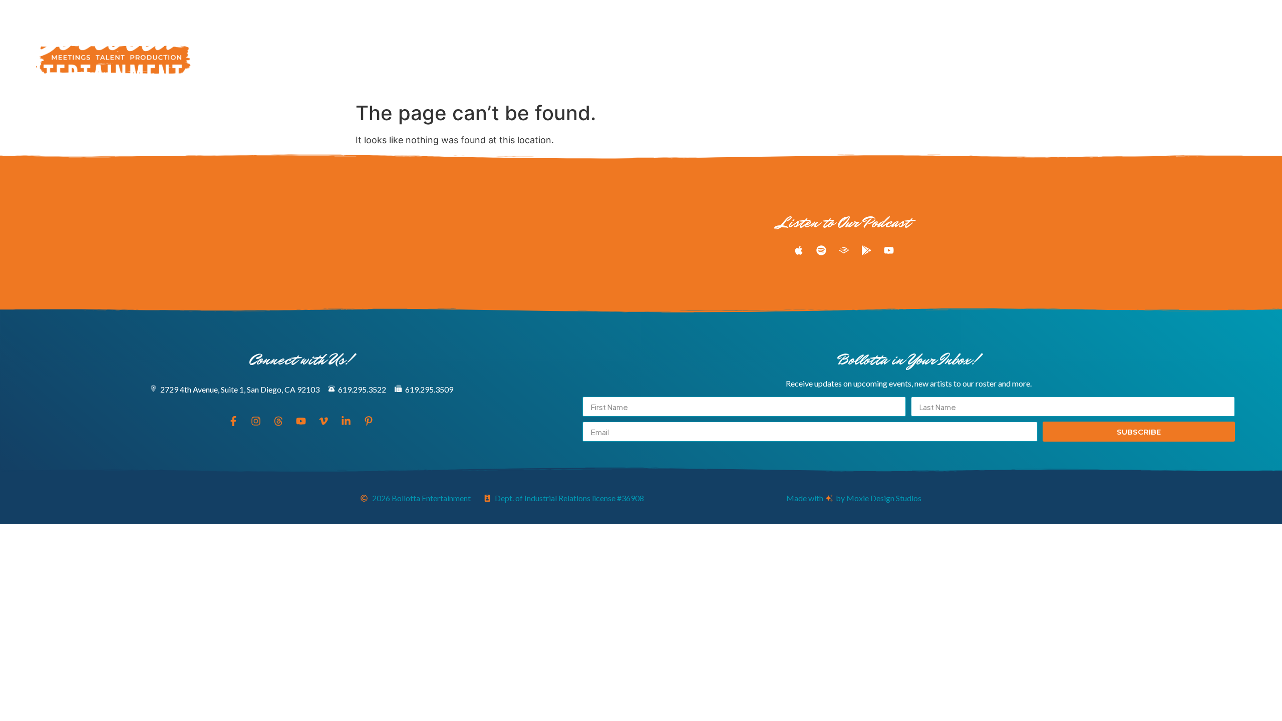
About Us (679, 49)
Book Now (726, 49)
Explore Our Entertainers (438, 49)
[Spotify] (821, 250)
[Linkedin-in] (1245, 49)
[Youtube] (1208, 49)
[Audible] (844, 250)
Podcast (602, 49)
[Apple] (799, 250)
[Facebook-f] (1153, 49)
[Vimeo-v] (1227, 49)
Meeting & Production (535, 49)
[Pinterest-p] (1264, 49)
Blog (640, 49)
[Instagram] (1171, 49)
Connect (771, 49)
